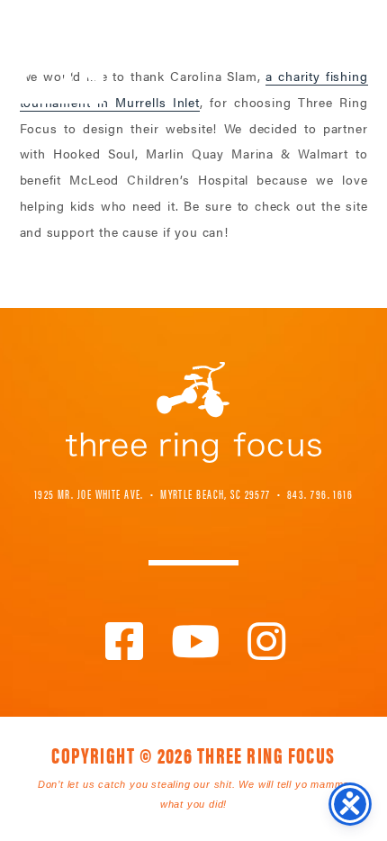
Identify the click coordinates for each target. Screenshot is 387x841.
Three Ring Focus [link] (61, 52)
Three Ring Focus (193, 412)
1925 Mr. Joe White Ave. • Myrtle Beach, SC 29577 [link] (152, 493)
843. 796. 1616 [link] (320, 493)
